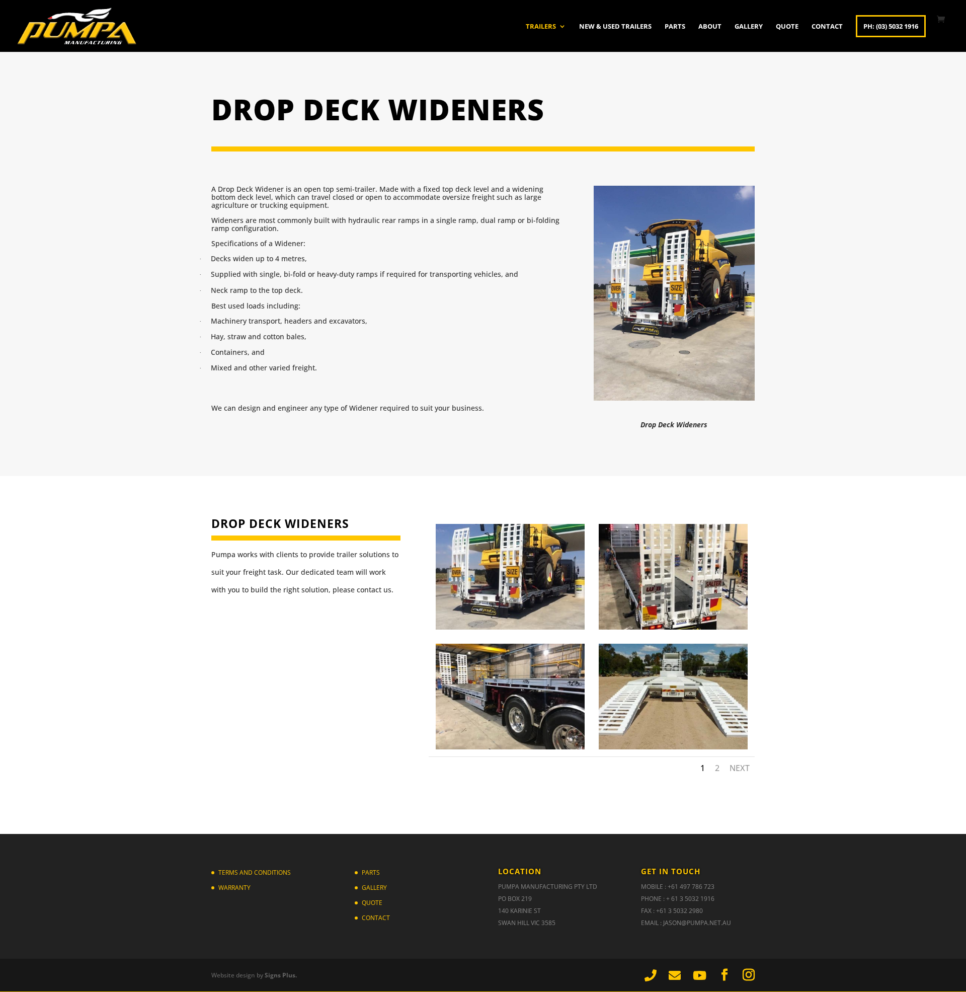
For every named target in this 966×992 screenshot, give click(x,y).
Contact (827, 27)
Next (740, 768)
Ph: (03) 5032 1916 (890, 26)
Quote (787, 27)
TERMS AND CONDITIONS (254, 872)
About (709, 27)
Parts (675, 27)
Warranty (234, 887)
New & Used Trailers (615, 27)
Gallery (749, 27)
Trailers (541, 27)
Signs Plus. (281, 975)
